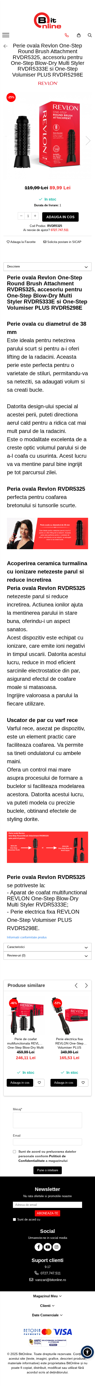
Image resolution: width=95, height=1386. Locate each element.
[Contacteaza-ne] (67, 35)
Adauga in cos (60, 217)
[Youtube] (48, 1247)
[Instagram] (57, 1247)
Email (17, 1135)
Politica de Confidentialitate (59, 1219)
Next (88, 140)
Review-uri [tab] (16, 955)
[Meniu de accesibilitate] (87, 1352)
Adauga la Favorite (23, 242)
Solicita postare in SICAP (63, 242)
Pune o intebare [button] (47, 1170)
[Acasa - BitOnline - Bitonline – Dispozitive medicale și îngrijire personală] (47, 20)
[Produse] (6, 36)
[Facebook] (39, 1247)
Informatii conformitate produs (27, 937)
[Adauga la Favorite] (39, 1083)
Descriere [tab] (13, 266)
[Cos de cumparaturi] (79, 35)
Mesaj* (17, 1109)
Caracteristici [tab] (16, 947)
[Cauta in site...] (90, 35)
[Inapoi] (3, 46)
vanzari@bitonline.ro (50, 1280)
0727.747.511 (50, 1273)
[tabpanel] (47, 136)
